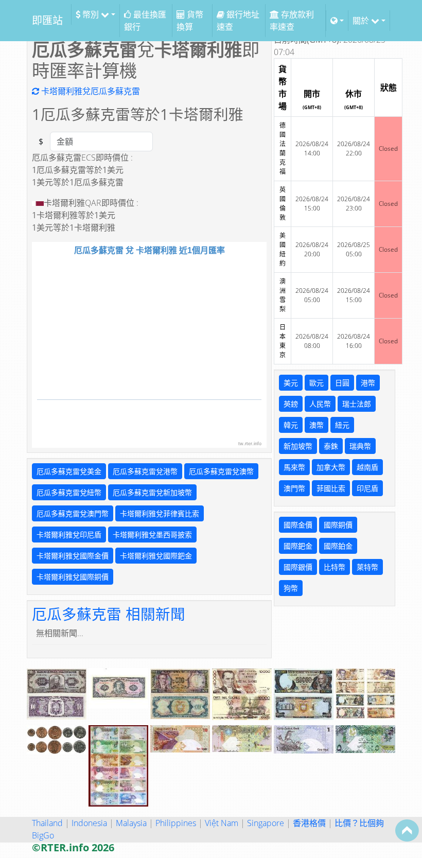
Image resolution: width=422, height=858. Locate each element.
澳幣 (316, 425)
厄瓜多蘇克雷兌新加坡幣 (152, 492)
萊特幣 (367, 567)
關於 (362, 20)
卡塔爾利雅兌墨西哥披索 (152, 534)
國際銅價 (338, 525)
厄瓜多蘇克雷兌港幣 (145, 471)
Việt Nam (221, 823)
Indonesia (89, 823)
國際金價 (298, 525)
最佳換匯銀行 (145, 20)
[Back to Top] (407, 830)
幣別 (90, 14)
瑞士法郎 (356, 404)
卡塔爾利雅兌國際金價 (73, 556)
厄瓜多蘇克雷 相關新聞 (108, 614)
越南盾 (367, 467)
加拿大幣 (330, 467)
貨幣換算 (190, 20)
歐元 (316, 383)
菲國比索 (330, 488)
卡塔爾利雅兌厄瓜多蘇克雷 (89, 91)
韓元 (291, 425)
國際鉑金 (338, 546)
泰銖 (331, 446)
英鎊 (291, 404)
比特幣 (334, 567)
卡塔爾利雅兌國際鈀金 (156, 556)
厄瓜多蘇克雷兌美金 (69, 471)
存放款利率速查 (292, 20)
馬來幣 (294, 467)
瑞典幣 (360, 446)
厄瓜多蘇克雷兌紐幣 (69, 492)
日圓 (342, 383)
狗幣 (291, 588)
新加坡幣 (298, 446)
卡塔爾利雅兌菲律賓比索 (159, 513)
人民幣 (320, 404)
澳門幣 (294, 488)
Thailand (47, 823)
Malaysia (131, 823)
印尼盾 (367, 488)
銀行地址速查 (238, 20)
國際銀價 (298, 567)
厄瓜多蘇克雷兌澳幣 (221, 471)
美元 (291, 383)
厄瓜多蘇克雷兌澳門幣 (73, 513)
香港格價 (309, 823)
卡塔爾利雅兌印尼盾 (69, 534)
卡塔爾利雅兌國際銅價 (73, 577)
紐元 (342, 425)
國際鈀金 (298, 546)
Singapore (265, 823)
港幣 (368, 383)
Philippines (175, 823)
